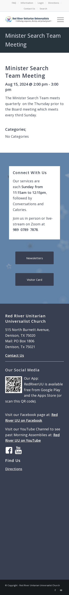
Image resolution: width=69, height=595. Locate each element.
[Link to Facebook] (55, 590)
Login (41, 2)
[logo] (28, 19)
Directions (53, 2)
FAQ (14, 2)
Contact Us (29, 8)
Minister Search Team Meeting (27, 71)
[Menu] (58, 19)
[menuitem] (14, 3)
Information (27, 2)
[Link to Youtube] (61, 590)
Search (43, 8)
